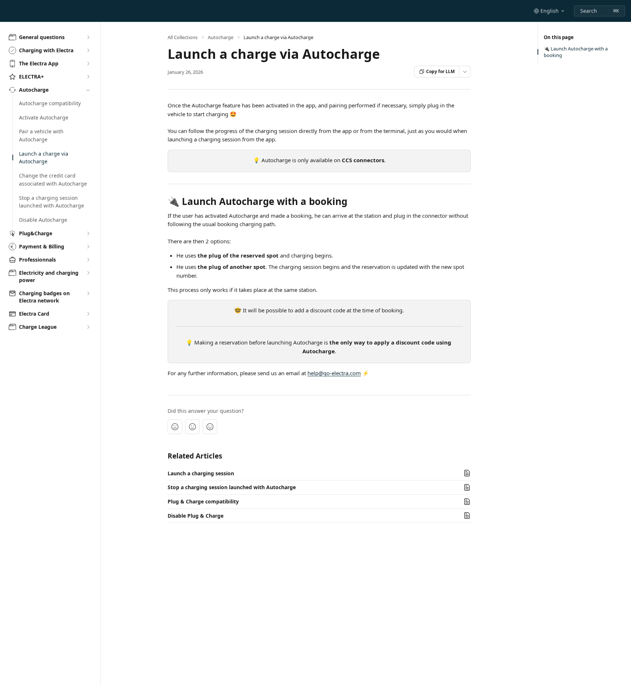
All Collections (183, 37)
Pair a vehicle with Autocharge (41, 135)
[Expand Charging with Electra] (88, 50)
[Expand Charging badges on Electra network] (88, 293)
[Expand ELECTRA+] (88, 77)
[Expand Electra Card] (88, 314)
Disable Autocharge (43, 219)
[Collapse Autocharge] (88, 90)
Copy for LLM (440, 71)
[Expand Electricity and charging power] (88, 273)
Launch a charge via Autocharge (43, 157)
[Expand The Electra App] (88, 63)
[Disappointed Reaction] (175, 426)
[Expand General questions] (88, 37)
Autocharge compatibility (50, 103)
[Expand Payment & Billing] (88, 246)
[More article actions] (465, 71)
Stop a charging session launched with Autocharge (51, 201)
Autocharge (220, 37)
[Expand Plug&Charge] (88, 233)
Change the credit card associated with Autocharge (53, 179)
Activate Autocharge (43, 117)
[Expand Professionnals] (88, 260)
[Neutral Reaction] (192, 426)
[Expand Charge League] (88, 327)
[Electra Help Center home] (7, 11)
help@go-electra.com (334, 373)
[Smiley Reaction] (210, 426)
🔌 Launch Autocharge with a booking (576, 51)
